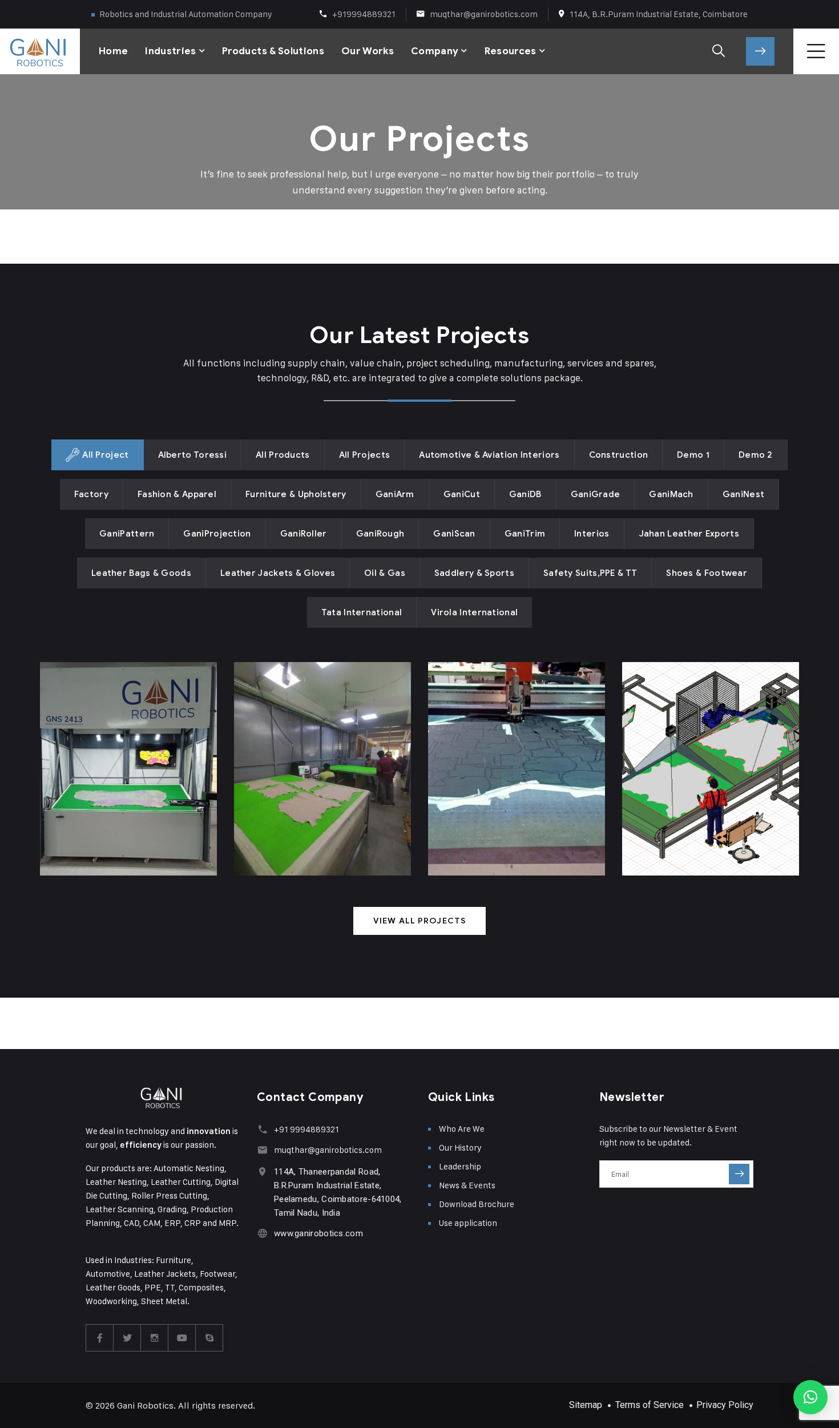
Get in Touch (760, 51)
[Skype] (209, 1338)
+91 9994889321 (306, 1129)
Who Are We (462, 1128)
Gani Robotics (145, 1405)
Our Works (367, 51)
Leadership (460, 1166)
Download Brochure (476, 1204)
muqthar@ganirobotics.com (484, 14)
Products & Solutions (273, 51)
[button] (810, 1397)
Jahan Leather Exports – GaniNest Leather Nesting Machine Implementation (127, 747)
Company (434, 51)
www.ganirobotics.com (318, 1233)
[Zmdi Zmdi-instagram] (154, 1338)
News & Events (467, 1185)
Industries (170, 51)
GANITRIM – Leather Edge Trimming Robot (698, 764)
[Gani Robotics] (23, 51)
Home (113, 51)
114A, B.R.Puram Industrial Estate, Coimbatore (659, 14)
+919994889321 (364, 14)
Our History (460, 1147)
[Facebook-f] (100, 1338)
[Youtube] (182, 1338)
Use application (468, 1222)
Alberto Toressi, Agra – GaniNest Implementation (312, 764)
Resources (511, 51)
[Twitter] (127, 1338)
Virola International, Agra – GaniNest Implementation (514, 755)
